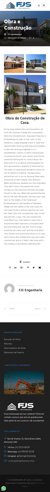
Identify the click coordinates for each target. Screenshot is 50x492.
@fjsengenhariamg (26, 456)
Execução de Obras (17, 38)
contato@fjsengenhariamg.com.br (21, 461)
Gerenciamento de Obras (15, 348)
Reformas (8, 343)
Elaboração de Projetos (14, 352)
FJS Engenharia (15, 34)
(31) (22, 447)
